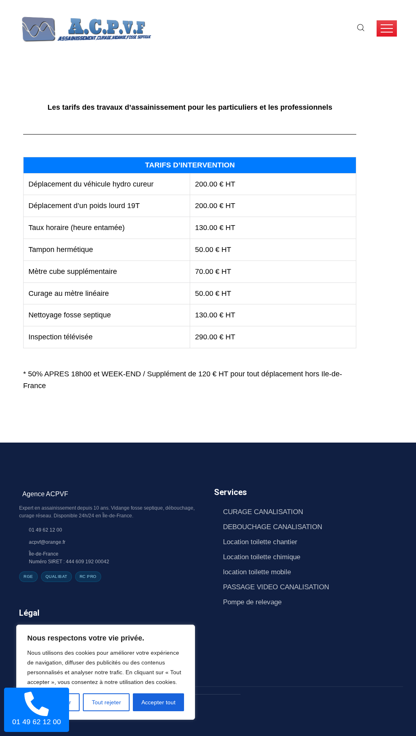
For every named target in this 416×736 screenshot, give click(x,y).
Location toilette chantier (260, 542)
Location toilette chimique (261, 557)
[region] (105, 672)
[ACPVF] (85, 28)
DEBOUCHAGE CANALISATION (272, 527)
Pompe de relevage (252, 602)
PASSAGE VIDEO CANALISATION (276, 587)
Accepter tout (158, 702)
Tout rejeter (106, 702)
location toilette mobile (257, 572)
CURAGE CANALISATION (263, 512)
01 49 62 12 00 (36, 722)
